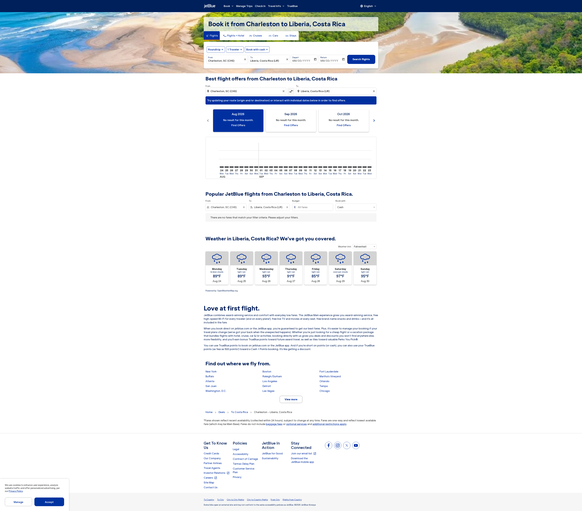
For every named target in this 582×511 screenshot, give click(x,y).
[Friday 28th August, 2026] (241, 167)
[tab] (212, 35)
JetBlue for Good (272, 453)
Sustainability (270, 458)
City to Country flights (257, 500)
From (210, 57)
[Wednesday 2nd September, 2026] (266, 167)
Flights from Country (292, 500)
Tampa (323, 386)
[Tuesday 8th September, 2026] (296, 167)
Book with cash (255, 49)
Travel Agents (212, 468)
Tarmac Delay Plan (243, 463)
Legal (236, 449)
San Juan (211, 386)
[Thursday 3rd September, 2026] (271, 167)
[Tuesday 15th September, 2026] (330, 167)
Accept (49, 502)
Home (209, 412)
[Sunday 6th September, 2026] (286, 167)
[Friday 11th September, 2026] (310, 167)
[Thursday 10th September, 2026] (305, 167)
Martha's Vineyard (330, 376)
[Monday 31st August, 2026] (256, 167)
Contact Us (210, 487)
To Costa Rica (239, 412)
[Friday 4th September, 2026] (276, 167)
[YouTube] (356, 445)
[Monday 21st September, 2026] (360, 167)
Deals (222, 412)
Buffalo (210, 376)
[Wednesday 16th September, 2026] (335, 167)
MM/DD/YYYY (301, 60)
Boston (267, 371)
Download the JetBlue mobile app (302, 460)
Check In (260, 6)
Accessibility (240, 454)
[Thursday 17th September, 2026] (340, 167)
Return (323, 57)
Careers (210, 477)
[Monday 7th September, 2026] (291, 167)
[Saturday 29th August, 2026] (246, 167)
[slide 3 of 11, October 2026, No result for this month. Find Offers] (344, 120)
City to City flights (235, 500)
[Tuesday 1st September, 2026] (261, 167)
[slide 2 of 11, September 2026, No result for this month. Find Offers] (291, 120)
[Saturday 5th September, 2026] (281, 167)
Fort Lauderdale (328, 371)
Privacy (237, 477)
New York (211, 371)
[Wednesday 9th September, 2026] (301, 167)
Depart (295, 57)
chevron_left (208, 120)
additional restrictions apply (329, 424)
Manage (18, 502)
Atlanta (210, 381)
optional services (296, 424)
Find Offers (238, 125)
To (251, 57)
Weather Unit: (344, 246)
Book (229, 6)
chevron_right (374, 120)
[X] (346, 445)
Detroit (267, 386)
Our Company (212, 458)
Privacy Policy (16, 491)
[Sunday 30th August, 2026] (251, 167)
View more (291, 399)
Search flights (361, 59)
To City (220, 500)
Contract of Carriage (245, 458)
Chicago (324, 390)
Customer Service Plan (243, 470)
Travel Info (276, 6)
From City (275, 500)
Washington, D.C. (216, 390)
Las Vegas (268, 390)
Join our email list (303, 453)
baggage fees (274, 424)
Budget (296, 201)
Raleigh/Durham (272, 376)
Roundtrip (214, 49)
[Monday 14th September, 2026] (325, 167)
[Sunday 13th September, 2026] (320, 167)
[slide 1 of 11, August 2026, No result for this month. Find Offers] (238, 120)
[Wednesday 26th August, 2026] (232, 167)
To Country (209, 500)
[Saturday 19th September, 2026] (350, 167)
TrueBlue (292, 6)
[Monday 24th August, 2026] (222, 167)
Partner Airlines (213, 463)
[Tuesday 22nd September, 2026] (364, 167)
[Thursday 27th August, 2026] (236, 167)
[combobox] (225, 61)
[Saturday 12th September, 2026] (315, 167)
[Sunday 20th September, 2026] (355, 167)
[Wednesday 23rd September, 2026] (369, 167)
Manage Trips (244, 6)
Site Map (209, 482)
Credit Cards (211, 453)
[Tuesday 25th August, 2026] (227, 167)
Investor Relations (217, 473)
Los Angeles (270, 381)
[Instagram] (337, 445)
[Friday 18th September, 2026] (345, 167)
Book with (340, 201)
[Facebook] (328, 445)
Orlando (324, 381)
